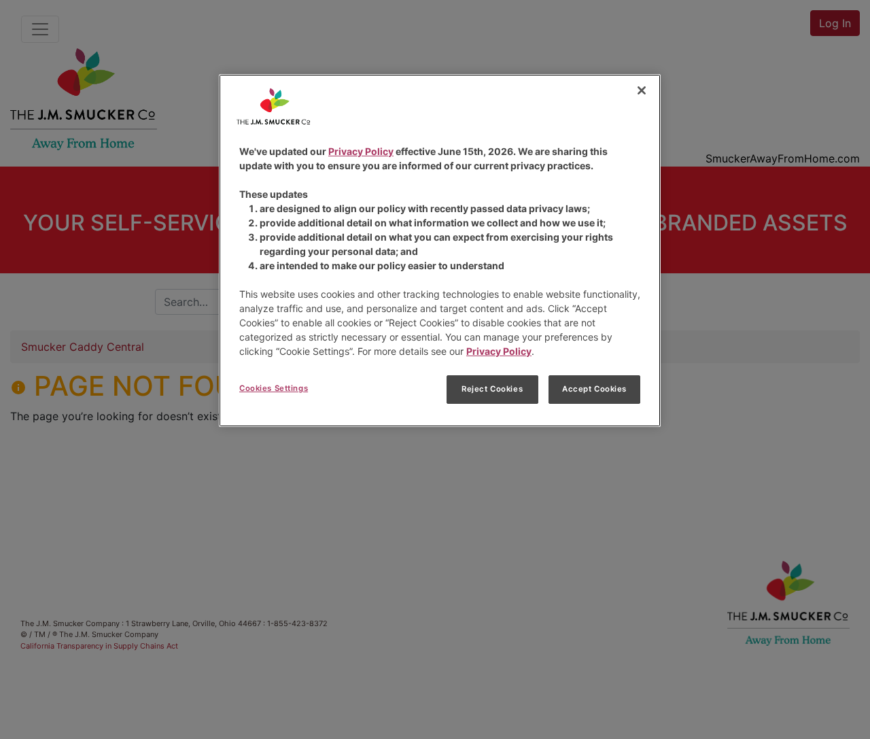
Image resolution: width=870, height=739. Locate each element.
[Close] (642, 90)
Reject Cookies (492, 389)
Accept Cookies (594, 389)
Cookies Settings (273, 388)
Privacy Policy (361, 151)
